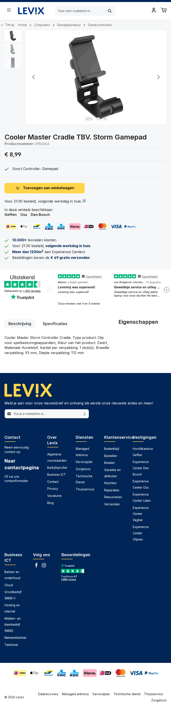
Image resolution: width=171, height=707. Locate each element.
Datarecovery (48, 694)
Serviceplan (84, 462)
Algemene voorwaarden (57, 457)
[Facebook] (37, 566)
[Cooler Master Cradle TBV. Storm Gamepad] (96, 77)
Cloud (8, 585)
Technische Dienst (84, 479)
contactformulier (16, 481)
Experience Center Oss (141, 484)
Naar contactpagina (21, 464)
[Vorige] (34, 77)
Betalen (109, 463)
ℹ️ (84, 200)
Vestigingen (145, 437)
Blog (50, 503)
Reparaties (111, 490)
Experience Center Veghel (141, 514)
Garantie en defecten (112, 473)
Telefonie (11, 645)
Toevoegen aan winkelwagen (48, 188)
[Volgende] (158, 77)
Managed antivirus (75, 694)
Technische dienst (127, 694)
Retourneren (113, 497)
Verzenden (112, 504)
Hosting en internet (12, 608)
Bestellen (110, 456)
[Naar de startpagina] (31, 10)
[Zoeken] (110, 11)
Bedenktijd (111, 449)
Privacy (52, 488)
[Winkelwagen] (163, 10)
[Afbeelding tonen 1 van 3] (89, 119)
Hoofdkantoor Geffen (143, 452)
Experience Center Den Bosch (141, 468)
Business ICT (56, 474)
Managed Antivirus (82, 452)
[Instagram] (43, 566)
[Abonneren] (84, 413)
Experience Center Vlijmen (141, 533)
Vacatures (54, 496)
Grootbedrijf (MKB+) (13, 595)
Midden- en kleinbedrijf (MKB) (12, 625)
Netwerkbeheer (15, 637)
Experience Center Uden (142, 497)
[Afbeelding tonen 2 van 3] (98, 119)
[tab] (19, 323)
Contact (53, 482)
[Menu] (9, 10)
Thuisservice (85, 489)
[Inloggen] (154, 10)
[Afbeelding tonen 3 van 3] (105, 119)
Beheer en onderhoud (12, 575)
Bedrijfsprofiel (57, 467)
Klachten (110, 483)
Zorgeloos (83, 469)
